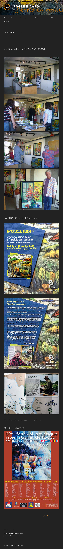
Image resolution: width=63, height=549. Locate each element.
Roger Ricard (26, 6)
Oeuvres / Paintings (20, 18)
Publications (7, 22)
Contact (18, 22)
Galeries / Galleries (34, 18)
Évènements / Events (50, 18)
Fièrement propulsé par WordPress (13, 545)
